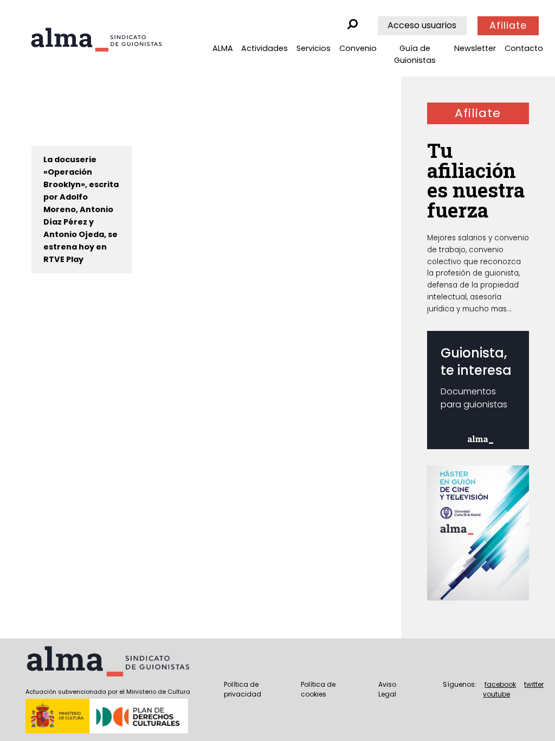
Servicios (313, 48)
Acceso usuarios (422, 25)
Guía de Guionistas (415, 54)
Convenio (358, 48)
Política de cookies (318, 689)
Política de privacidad (242, 689)
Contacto (524, 48)
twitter (534, 684)
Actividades (264, 48)
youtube (496, 694)
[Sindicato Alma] (96, 40)
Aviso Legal (387, 689)
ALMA (222, 48)
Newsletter (475, 48)
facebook (500, 684)
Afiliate (508, 25)
